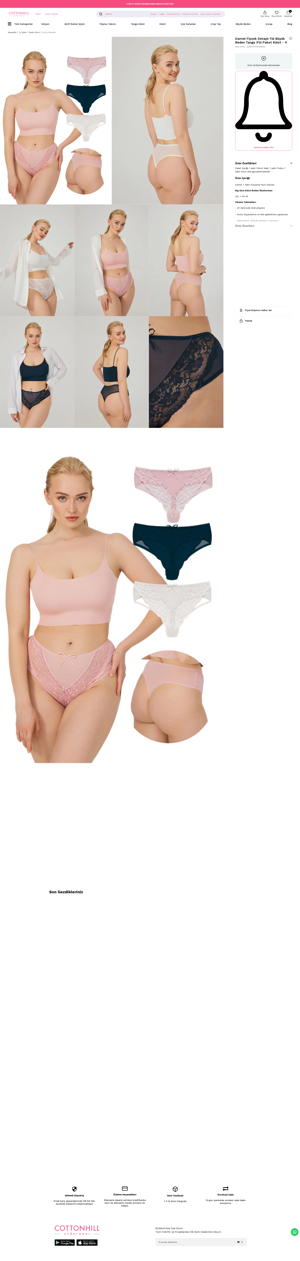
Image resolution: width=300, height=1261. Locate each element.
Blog (289, 24)
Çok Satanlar (188, 24)
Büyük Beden (243, 24)
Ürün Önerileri (244, 225)
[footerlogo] (77, 1230)
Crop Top (216, 24)
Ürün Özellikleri (245, 163)
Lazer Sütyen (51, 14)
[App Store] (87, 1242)
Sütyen (45, 24)
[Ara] (100, 14)
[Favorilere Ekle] (290, 38)
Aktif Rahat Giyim (74, 24)
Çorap (268, 24)
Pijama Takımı (108, 24)
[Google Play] (65, 1242)
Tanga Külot (138, 24)
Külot (38, 14)
